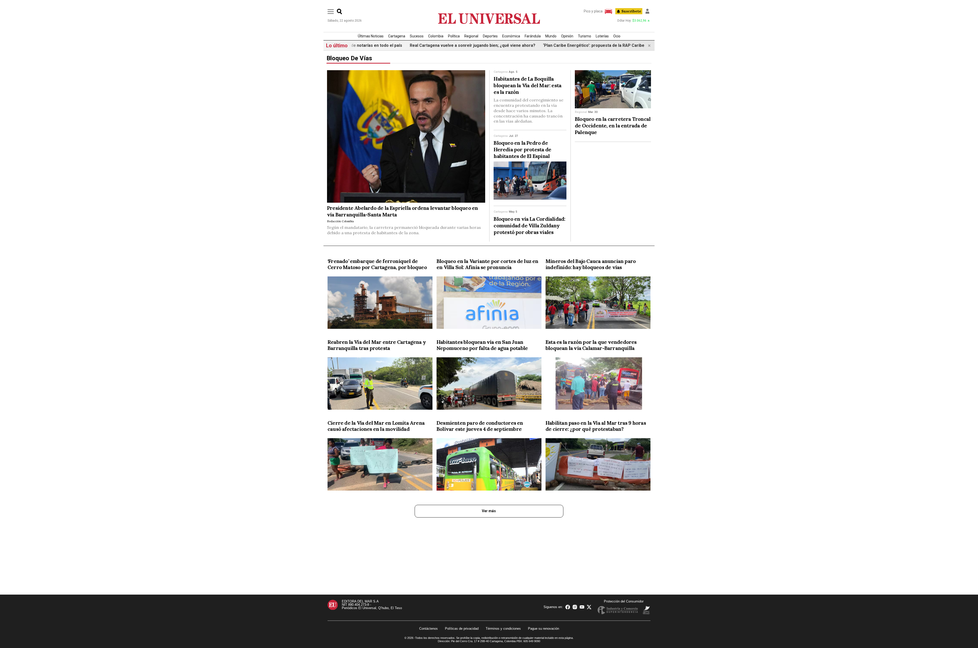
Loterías (602, 36)
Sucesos (417, 36)
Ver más (489, 511)
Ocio (616, 36)
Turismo (584, 36)
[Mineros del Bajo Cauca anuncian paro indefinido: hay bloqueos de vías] (598, 303)
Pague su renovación (543, 628)
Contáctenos (428, 628)
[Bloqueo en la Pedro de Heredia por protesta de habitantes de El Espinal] (530, 180)
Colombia (435, 36)
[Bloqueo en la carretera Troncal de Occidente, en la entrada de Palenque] (613, 89)
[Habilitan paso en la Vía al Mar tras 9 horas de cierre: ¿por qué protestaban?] (598, 465)
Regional (471, 36)
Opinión (567, 36)
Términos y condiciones (503, 628)
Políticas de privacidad (462, 628)
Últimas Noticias (371, 36)
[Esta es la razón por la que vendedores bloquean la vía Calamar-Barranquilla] (598, 384)
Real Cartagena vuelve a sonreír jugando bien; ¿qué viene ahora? (442, 45)
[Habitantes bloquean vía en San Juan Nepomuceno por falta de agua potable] (489, 384)
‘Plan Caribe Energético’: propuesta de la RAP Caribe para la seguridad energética (592, 45)
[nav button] (331, 11)
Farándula (533, 36)
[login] (647, 11)
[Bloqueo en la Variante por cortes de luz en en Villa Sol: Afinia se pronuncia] (489, 303)
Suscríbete (631, 11)
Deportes (490, 36)
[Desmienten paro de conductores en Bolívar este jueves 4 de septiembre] (489, 465)
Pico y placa (593, 11)
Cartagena (396, 36)
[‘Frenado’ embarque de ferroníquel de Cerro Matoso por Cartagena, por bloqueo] (380, 303)
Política (454, 36)
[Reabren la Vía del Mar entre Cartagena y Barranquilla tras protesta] (380, 384)
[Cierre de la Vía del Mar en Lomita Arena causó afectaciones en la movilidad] (380, 465)
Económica (511, 36)
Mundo (550, 36)
